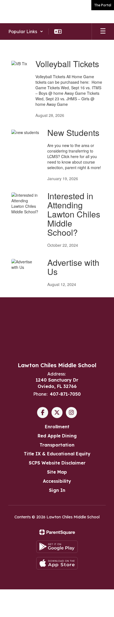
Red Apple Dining (57, 436)
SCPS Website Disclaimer (57, 463)
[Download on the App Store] (57, 563)
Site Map (57, 472)
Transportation (57, 445)
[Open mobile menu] (103, 31)
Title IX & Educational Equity (57, 453)
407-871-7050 (65, 394)
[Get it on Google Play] (57, 546)
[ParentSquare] (57, 532)
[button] (26, 31)
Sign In (57, 490)
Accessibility (57, 481)
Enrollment (57, 426)
